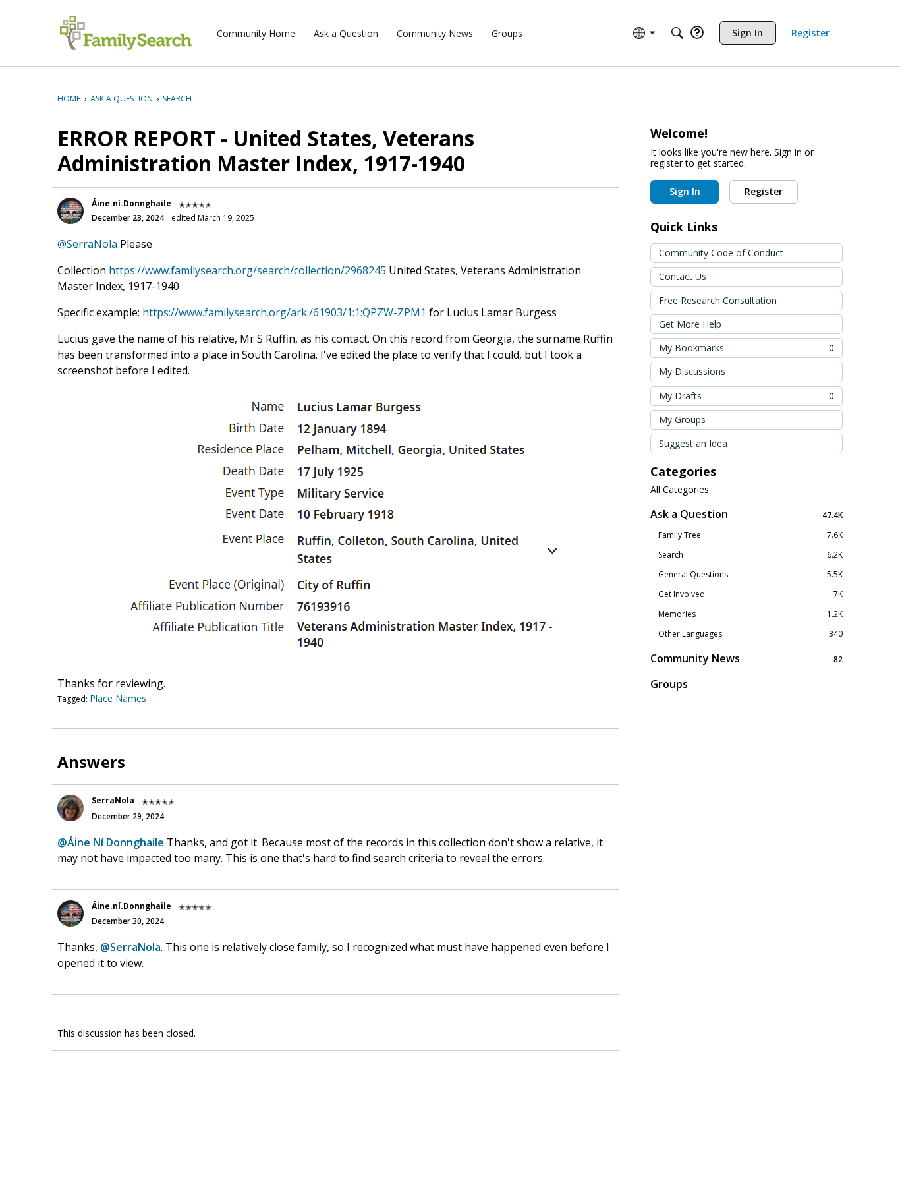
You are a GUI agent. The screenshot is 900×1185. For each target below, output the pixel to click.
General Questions (750, 575)
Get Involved (750, 594)
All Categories (679, 490)
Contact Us (682, 276)
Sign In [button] (684, 191)
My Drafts (746, 396)
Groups (669, 684)
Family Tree (750, 535)
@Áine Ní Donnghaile (110, 842)
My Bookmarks (746, 347)
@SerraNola (87, 244)
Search (750, 555)
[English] (126, 33)
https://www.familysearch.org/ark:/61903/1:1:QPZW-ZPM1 (284, 312)
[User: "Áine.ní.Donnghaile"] (70, 211)
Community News (746, 659)
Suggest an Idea (693, 443)
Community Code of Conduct (721, 252)
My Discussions (692, 371)
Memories (750, 614)
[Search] (677, 33)
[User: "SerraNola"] (70, 808)
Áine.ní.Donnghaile (131, 203)
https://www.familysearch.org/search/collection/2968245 (247, 270)
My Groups (682, 419)
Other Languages (750, 634)
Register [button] (764, 191)
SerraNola (113, 800)
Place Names (118, 698)
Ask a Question (746, 514)
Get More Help (690, 324)
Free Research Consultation (718, 300)
